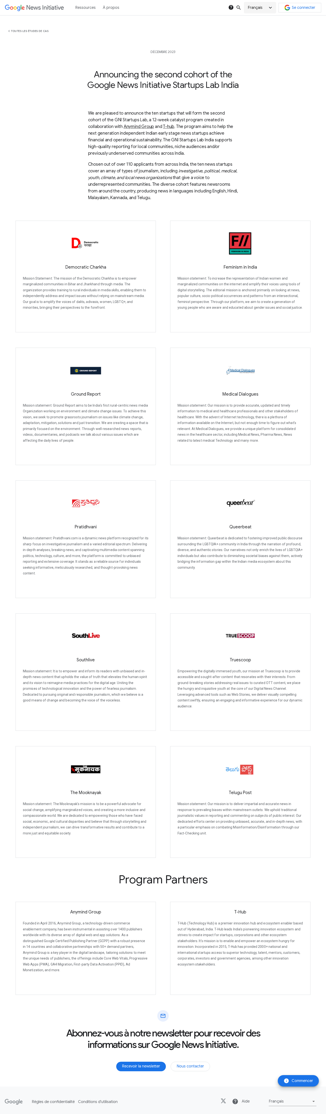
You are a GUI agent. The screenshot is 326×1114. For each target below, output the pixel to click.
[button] (260, 7)
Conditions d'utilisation (98, 1101)
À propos (111, 7)
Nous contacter (190, 1066)
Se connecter (303, 7)
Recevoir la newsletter (141, 1066)
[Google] (14, 1102)
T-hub (168, 126)
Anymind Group (139, 126)
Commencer (298, 1081)
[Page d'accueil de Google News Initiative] (34, 8)
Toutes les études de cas (29, 31)
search (239, 8)
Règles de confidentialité (53, 1101)
